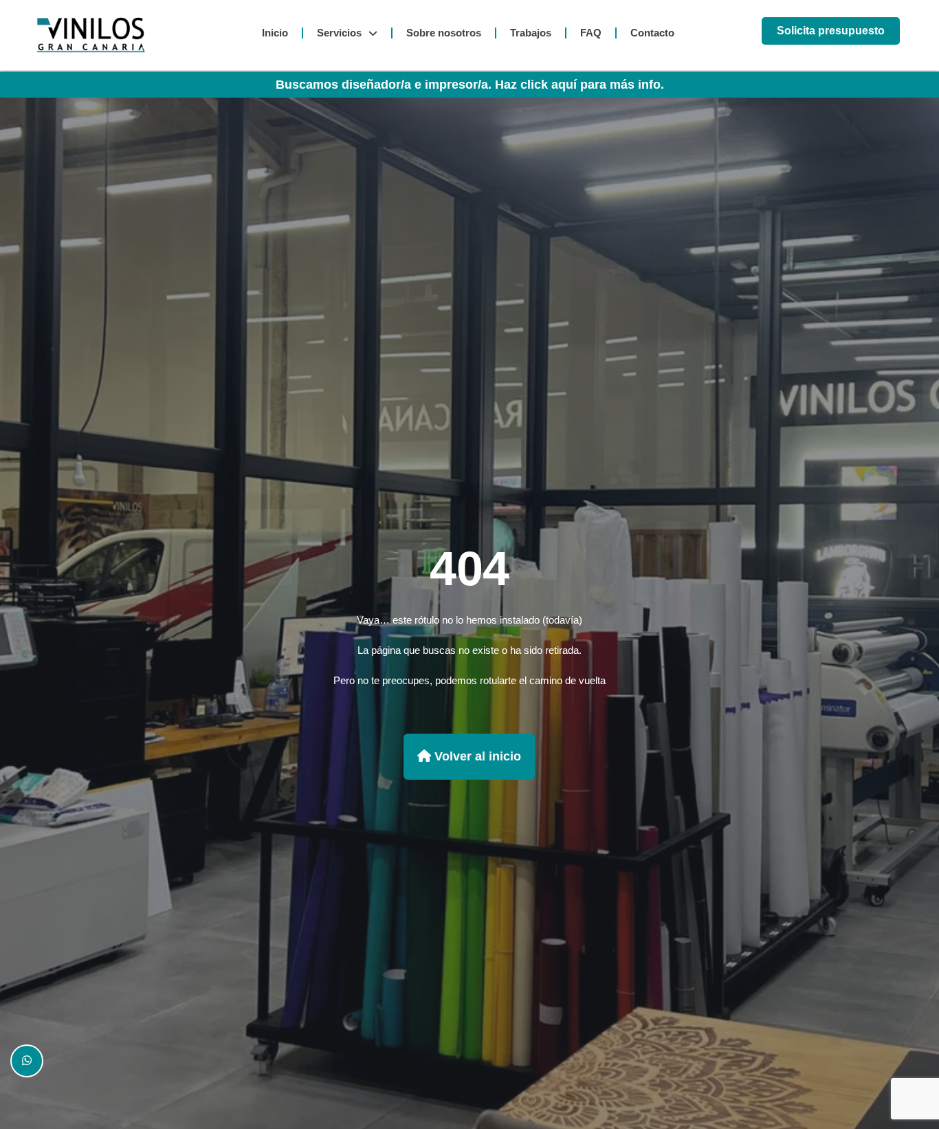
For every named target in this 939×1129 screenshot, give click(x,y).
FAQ (590, 33)
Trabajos (530, 33)
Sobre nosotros (443, 33)
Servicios (339, 33)
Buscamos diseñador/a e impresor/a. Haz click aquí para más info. (470, 84)
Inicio (275, 33)
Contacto (652, 33)
